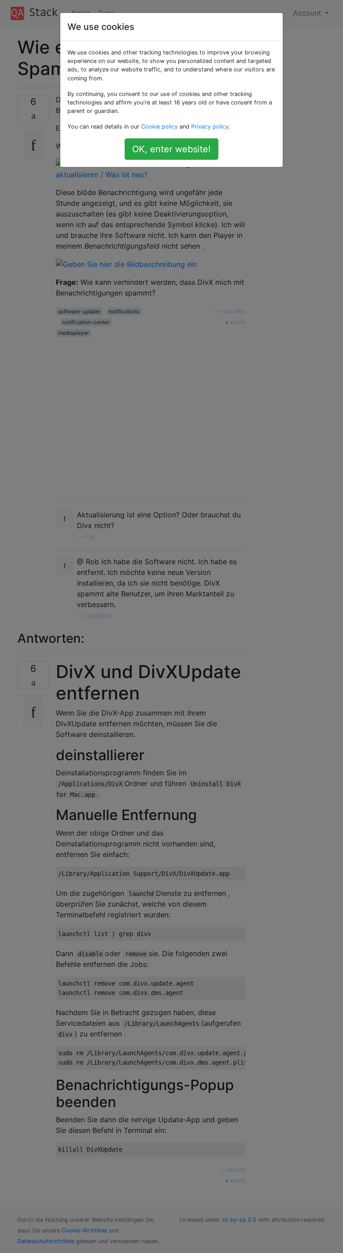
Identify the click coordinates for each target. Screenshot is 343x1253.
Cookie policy (159, 126)
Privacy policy (210, 126)
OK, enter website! (171, 149)
